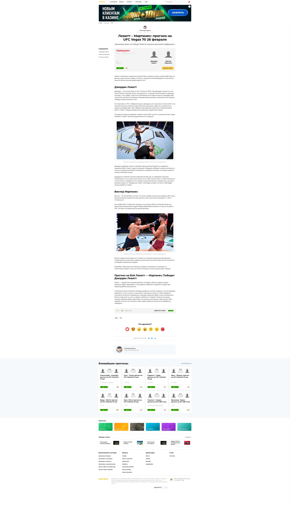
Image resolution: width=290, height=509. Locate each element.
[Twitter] (151, 338)
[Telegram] (154, 338)
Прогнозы (138, 1)
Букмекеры (113, 1)
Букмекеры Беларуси (105, 456)
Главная (100, 23)
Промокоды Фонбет (128, 466)
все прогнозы (186, 363)
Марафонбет (149, 464)
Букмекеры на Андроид (105, 458)
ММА (112, 23)
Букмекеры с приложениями (107, 464)
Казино (121, 1)
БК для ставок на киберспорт (107, 466)
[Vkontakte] (148, 338)
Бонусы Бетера (126, 469)
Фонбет (148, 458)
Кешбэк (124, 456)
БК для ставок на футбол (106, 469)
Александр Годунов (145, 30)
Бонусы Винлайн (127, 472)
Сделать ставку (167, 68)
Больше (187, 437)
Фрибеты (125, 464)
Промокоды (125, 461)
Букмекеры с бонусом (105, 461)
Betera (148, 456)
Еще (146, 1)
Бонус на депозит (127, 458)
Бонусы (129, 1)
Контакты (172, 456)
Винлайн (148, 461)
